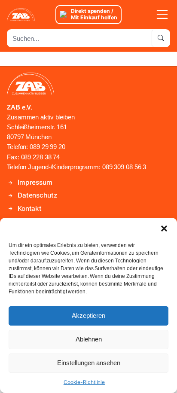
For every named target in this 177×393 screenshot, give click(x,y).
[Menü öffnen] (149, 14)
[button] (164, 228)
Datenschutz (37, 195)
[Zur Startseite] (27, 14)
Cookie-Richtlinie (84, 382)
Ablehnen (89, 339)
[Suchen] (161, 38)
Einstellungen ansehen (88, 362)
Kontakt (29, 208)
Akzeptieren (88, 315)
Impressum (34, 182)
